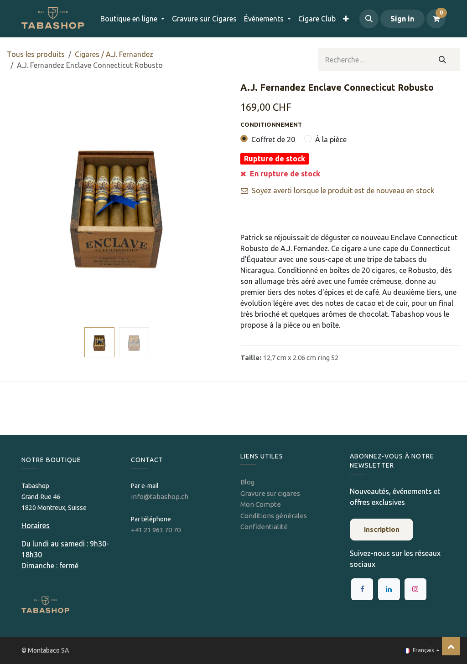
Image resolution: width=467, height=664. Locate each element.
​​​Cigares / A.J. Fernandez (114, 54)
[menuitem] (204, 19)
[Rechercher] (442, 59)
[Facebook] (362, 589)
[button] (369, 18)
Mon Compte (260, 504)
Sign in (402, 19)
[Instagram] (415, 589)
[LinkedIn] (389, 589)
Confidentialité (264, 526)
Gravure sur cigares (270, 493)
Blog (247, 482)
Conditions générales (273, 516)
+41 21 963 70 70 (156, 530)
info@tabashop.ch (160, 496)
